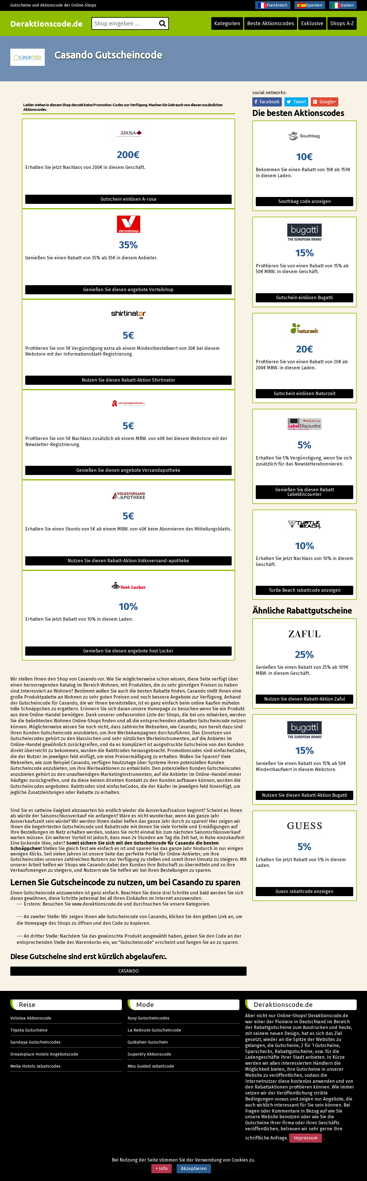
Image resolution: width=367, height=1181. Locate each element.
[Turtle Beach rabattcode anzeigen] (304, 525)
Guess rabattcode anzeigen (304, 891)
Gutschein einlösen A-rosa (128, 199)
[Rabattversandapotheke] (128, 405)
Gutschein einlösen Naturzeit (304, 393)
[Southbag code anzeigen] (304, 136)
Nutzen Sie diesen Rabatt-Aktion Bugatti (304, 795)
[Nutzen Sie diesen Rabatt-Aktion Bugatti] (304, 730)
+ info (161, 1168)
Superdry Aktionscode (149, 1054)
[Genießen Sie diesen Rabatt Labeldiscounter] (304, 424)
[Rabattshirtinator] (128, 315)
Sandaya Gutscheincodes (35, 1042)
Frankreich (277, 5)
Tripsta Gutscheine (29, 1030)
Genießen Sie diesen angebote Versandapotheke (128, 470)
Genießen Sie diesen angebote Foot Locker (128, 651)
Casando (128, 971)
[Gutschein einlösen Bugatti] (304, 232)
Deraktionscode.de (46, 23)
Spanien (314, 5)
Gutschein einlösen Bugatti (304, 297)
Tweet (298, 102)
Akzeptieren (194, 1168)
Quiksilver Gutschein (148, 1042)
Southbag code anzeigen (304, 201)
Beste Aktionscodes (270, 23)
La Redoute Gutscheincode (154, 1030)
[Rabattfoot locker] (128, 586)
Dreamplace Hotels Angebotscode (44, 1054)
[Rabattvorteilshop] (128, 224)
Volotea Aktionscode (30, 1018)
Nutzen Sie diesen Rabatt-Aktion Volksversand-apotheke (128, 560)
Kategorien (227, 23)
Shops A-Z (342, 23)
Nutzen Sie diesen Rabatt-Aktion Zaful (304, 699)
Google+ (326, 102)
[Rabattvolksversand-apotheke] (128, 495)
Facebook (268, 102)
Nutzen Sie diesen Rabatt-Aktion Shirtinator (128, 380)
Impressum (306, 1138)
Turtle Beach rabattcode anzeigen (305, 590)
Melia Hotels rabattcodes (35, 1066)
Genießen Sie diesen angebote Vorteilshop (128, 289)
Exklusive (312, 23)
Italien (347, 5)
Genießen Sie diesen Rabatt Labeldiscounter (304, 492)
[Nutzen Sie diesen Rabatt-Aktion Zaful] (304, 634)
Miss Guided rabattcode (151, 1066)
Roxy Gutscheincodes (148, 1018)
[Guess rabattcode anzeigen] (304, 826)
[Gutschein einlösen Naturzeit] (304, 328)
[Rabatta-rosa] (128, 134)
